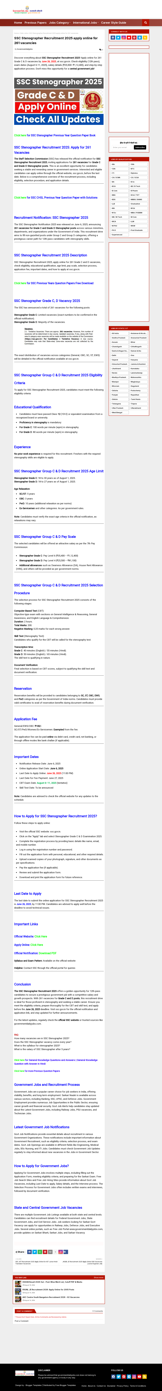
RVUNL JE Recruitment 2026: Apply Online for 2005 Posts (48, 1289)
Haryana (134, 360)
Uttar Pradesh (117, 408)
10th (132, 164)
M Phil (114, 226)
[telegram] (139, 38)
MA (113, 208)
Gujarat (115, 360)
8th (113, 164)
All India (115, 333)
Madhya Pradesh (119, 377)
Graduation (135, 204)
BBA (113, 195)
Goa (132, 355)
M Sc (114, 213)
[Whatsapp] (40, 1252)
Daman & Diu (136, 351)
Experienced (117, 235)
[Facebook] (29, 1252)
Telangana (116, 404)
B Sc (133, 182)
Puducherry (135, 390)
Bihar (133, 342)
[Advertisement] (103, 9)
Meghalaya (135, 382)
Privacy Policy (123, 1386)
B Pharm (134, 191)
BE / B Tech (135, 186)
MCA (114, 221)
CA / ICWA (116, 177)
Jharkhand (116, 368)
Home (18, 22)
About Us (91, 1386)
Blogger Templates (34, 1385)
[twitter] (118, 38)
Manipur (115, 382)
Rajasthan (135, 395)
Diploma (134, 173)
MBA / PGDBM (136, 213)
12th (113, 169)
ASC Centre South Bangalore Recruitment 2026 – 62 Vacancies (51, 1297)
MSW (133, 226)
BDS (113, 199)
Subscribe (140, 147)
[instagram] (123, 38)
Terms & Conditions (138, 1386)
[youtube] (129, 38)
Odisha (115, 390)
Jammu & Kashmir (138, 364)
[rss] (145, 38)
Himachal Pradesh (119, 364)
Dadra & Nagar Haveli (120, 351)
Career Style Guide (113, 22)
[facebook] (113, 38)
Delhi (114, 355)
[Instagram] (60, 1252)
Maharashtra (136, 377)
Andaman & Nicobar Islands (139, 333)
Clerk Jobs (24, 33)
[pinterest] (134, 38)
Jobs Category (59, 22)
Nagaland (135, 386)
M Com (134, 217)
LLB (113, 204)
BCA (114, 186)
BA (113, 182)
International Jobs (85, 22)
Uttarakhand (136, 408)
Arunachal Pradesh (139, 338)
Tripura (134, 404)
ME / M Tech (117, 217)
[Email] (50, 1252)
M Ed (133, 208)
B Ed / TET (135, 195)
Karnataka (135, 368)
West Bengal (117, 412)
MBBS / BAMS (136, 199)
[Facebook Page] (66, 1252)
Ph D (114, 230)
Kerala (114, 373)
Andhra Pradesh (118, 338)
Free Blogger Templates (65, 1385)
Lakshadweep (136, 373)
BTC (132, 169)
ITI (113, 173)
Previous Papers (36, 22)
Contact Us (101, 1386)
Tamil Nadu (135, 399)
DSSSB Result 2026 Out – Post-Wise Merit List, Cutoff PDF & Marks (52, 1282)
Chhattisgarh (136, 346)
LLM (132, 221)
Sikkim (115, 399)
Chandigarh (117, 346)
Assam (115, 342)
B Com (114, 191)
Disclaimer (111, 1386)
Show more (98, 1277)
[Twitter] (34, 1252)
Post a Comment (21, 1321)
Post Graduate (137, 230)
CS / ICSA (135, 177)
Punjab (115, 395)
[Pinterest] (45, 1252)
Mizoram (115, 386)
